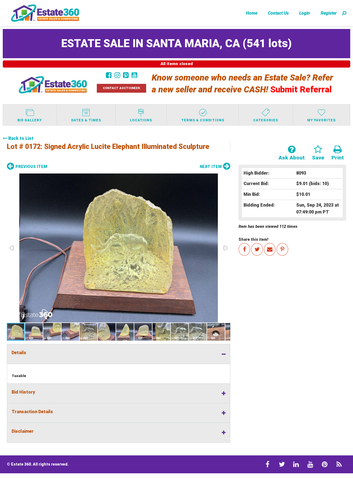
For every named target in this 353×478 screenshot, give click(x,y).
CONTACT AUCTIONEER (121, 88)
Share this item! (253, 239)
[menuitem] (252, 13)
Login (304, 13)
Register (329, 13)
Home (251, 13)
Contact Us (278, 13)
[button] (118, 247)
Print (337, 157)
